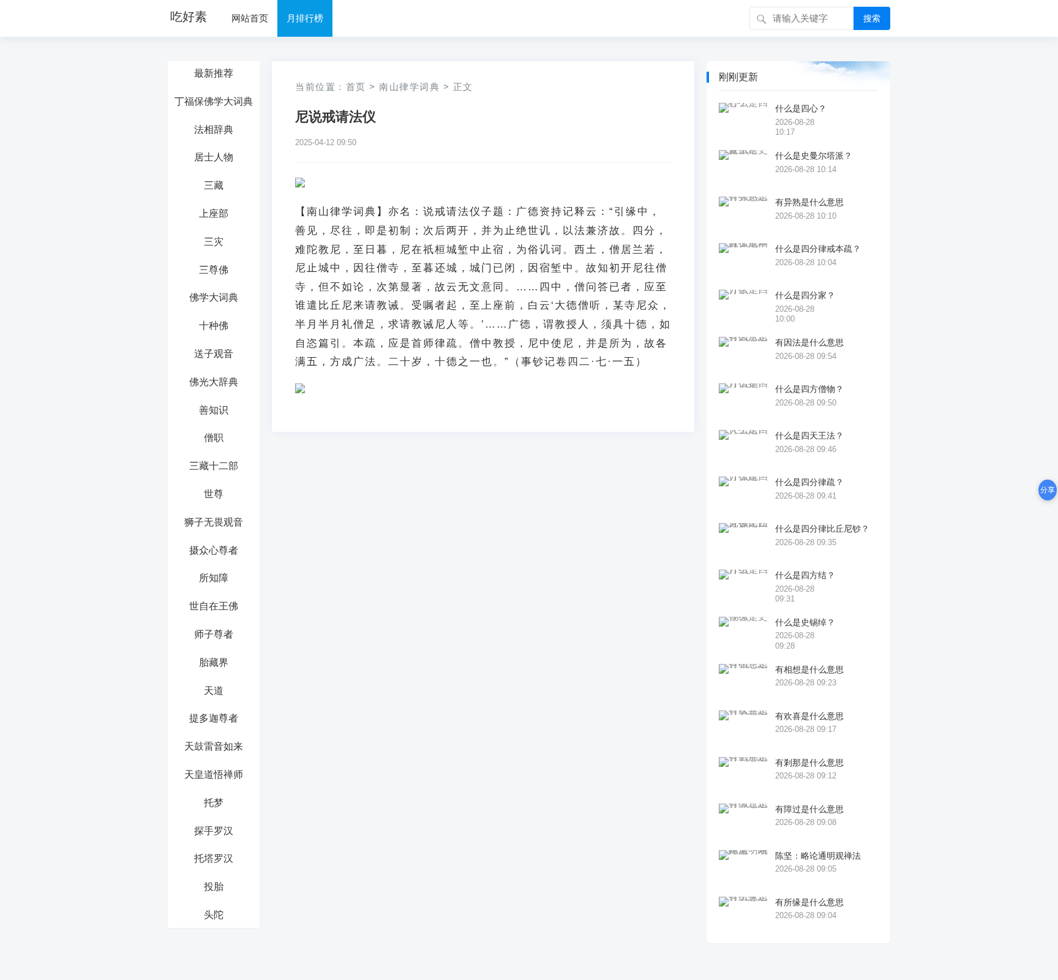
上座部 (213, 213)
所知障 (213, 578)
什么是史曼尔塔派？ (813, 155)
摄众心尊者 (213, 550)
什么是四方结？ (805, 575)
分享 (1047, 490)
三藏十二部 (213, 466)
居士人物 (213, 157)
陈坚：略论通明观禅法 (818, 856)
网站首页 (249, 18)
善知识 (213, 410)
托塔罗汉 (213, 858)
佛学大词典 (213, 297)
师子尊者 (213, 634)
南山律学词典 (409, 86)
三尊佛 (213, 270)
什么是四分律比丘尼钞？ (822, 528)
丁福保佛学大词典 (213, 101)
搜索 (871, 18)
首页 (356, 86)
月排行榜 (305, 18)
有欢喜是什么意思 (809, 716)
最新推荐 (213, 73)
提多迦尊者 (213, 718)
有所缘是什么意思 (809, 902)
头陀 (213, 915)
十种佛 (213, 325)
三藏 (213, 185)
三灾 (213, 241)
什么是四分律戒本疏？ (818, 249)
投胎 (213, 886)
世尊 (213, 494)
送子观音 (213, 354)
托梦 (213, 802)
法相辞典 (213, 129)
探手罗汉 (213, 831)
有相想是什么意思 (809, 669)
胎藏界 (213, 662)
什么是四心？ (801, 108)
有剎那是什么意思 (809, 762)
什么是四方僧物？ (809, 389)
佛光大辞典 (213, 382)
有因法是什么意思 (809, 342)
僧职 (213, 437)
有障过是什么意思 (809, 809)
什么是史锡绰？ (805, 622)
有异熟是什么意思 (809, 202)
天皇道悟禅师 (213, 774)
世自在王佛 (213, 606)
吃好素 (188, 16)
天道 (213, 690)
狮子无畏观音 (213, 522)
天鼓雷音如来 (213, 746)
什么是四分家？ (805, 295)
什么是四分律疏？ (809, 482)
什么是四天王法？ (809, 435)
